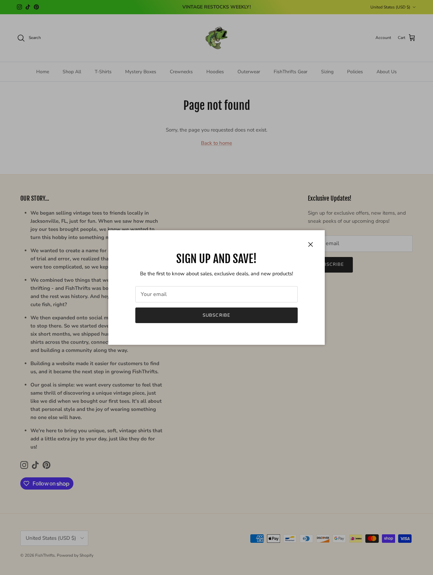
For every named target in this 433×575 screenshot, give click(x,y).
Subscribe (216, 315)
